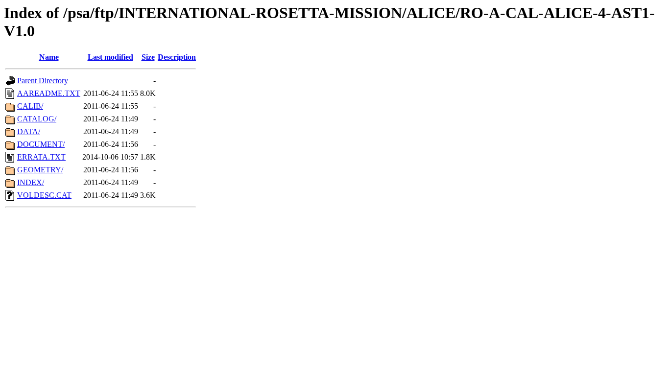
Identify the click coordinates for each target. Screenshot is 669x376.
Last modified (110, 57)
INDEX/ (30, 182)
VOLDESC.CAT (44, 195)
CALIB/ (30, 106)
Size (148, 57)
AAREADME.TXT (48, 93)
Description (177, 57)
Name (49, 57)
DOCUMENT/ (41, 144)
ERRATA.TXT (41, 157)
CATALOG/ (36, 119)
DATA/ (28, 131)
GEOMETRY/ (40, 169)
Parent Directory (42, 80)
